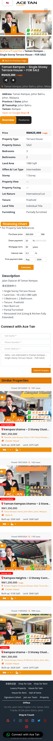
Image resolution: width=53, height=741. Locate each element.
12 (4, 471)
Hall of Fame (35, 692)
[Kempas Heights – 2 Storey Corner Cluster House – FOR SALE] (26, 555)
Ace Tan (28, 326)
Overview (8, 120)
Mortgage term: (16, 247)
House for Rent (19, 692)
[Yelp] (45, 721)
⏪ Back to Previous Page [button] (14, 60)
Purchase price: (16, 234)
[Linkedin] (33, 721)
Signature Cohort (12, 697)
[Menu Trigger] (46, 10)
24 (4, 620)
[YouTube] (26, 721)
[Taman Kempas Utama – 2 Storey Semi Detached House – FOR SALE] (26, 480)
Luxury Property (18, 688)
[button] (23, 734)
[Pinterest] (26, 727)
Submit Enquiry (41, 370)
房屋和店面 (11, 683)
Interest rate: (17, 253)
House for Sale (35, 688)
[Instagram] (20, 721)
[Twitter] (39, 721)
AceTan (4, 51)
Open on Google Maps (15, 112)
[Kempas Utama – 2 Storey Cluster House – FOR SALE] (26, 406)
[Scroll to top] (46, 734)
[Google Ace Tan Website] (8, 721)
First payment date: (14, 259)
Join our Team (30, 697)
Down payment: (16, 240)
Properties (16, 51)
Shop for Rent (40, 683)
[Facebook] (14, 721)
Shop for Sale (25, 683)
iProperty (44, 697)
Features (24, 120)
